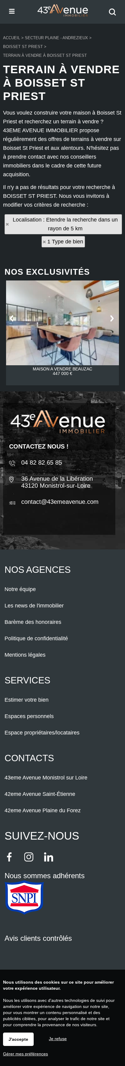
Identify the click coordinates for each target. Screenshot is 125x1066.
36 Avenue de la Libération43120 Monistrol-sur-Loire (57, 482)
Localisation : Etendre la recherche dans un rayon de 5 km (65, 224)
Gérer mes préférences (25, 1053)
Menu (11, 11)
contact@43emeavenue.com (60, 501)
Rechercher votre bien (114, 15)
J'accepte (18, 1039)
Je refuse (58, 1038)
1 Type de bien (65, 242)
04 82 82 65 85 (41, 462)
